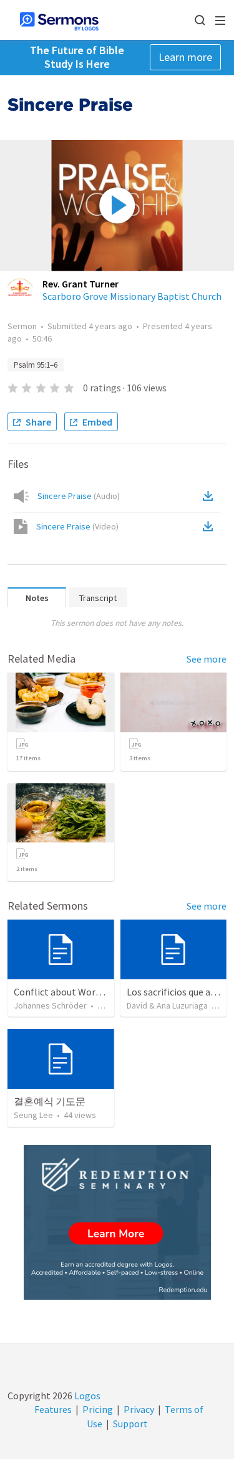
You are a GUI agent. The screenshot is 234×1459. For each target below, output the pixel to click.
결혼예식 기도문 (49, 1101)
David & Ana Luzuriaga (167, 1005)
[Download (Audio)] (210, 496)
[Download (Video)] (210, 526)
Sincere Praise (78, 495)
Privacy (139, 1409)
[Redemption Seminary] (117, 1222)
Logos (86, 1395)
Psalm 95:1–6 (35, 365)
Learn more (185, 57)
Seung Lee (33, 1115)
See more (207, 659)
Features (53, 1409)
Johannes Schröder (50, 1005)
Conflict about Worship (64, 992)
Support (130, 1423)
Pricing (97, 1409)
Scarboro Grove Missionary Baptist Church (132, 296)
